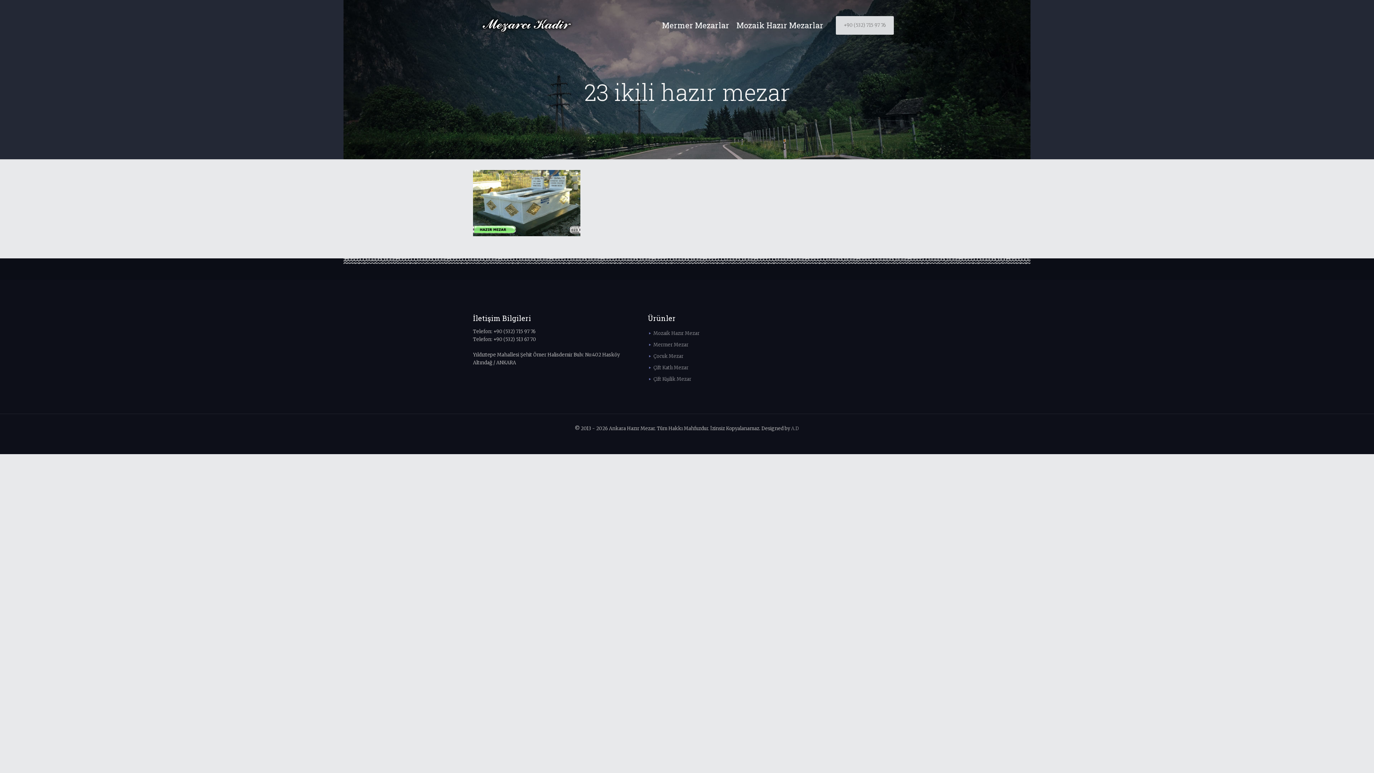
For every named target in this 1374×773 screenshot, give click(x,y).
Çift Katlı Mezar (670, 368)
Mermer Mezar (670, 345)
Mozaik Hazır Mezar (676, 333)
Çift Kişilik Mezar (672, 379)
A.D (795, 429)
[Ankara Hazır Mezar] (526, 25)
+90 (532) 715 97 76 (865, 25)
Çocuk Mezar (668, 356)
